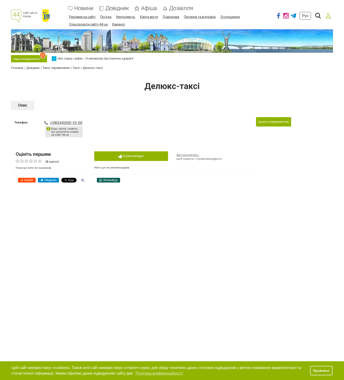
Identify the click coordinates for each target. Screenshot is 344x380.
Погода (105, 17)
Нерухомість (125, 17)
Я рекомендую (133, 156)
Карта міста (149, 17)
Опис (22, 105)
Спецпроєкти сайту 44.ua (88, 24)
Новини (83, 8)
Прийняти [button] (321, 371)
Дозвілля (181, 8)
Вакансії (118, 24)
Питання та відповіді (200, 17)
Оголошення (230, 17)
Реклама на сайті (82, 17)
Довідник (117, 8)
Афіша (149, 8)
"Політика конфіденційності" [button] (159, 373)
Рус (305, 16)
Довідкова (171, 17)
